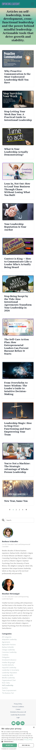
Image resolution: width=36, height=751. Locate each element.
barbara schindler (8, 647)
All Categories (6, 637)
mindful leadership (8, 678)
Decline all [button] (26, 745)
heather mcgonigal (8, 662)
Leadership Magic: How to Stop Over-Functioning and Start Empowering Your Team (18, 429)
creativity (5, 655)
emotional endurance (9, 660)
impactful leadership (9, 667)
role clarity (6, 683)
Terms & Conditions (18, 707)
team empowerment (9, 690)
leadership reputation (9, 673)
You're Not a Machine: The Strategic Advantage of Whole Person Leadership (17, 467)
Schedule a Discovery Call (18, 712)
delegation (5, 657)
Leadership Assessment (18, 715)
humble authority (8, 665)
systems (5, 688)
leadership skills (7, 675)
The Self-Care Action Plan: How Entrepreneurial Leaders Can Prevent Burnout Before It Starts (16, 346)
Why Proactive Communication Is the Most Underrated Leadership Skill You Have (17, 77)
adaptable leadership (9, 639)
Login (18, 717)
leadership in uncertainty (10, 670)
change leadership (8, 650)
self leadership (7, 685)
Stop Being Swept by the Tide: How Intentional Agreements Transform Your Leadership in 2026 (18, 303)
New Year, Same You (16, 500)
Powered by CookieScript (9, 749)
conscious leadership (9, 652)
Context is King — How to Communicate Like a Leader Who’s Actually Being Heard (18, 263)
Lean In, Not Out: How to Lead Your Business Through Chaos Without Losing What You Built (17, 189)
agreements (6, 642)
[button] (18, 742)
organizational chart (9, 680)
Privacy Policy (18, 704)
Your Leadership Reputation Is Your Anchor (15, 227)
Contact (18, 709)
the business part (8, 693)
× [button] (33, 727)
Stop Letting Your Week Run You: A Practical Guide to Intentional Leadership (18, 115)
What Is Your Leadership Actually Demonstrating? (16, 152)
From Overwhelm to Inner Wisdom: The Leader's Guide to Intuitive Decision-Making (16, 388)
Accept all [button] (9, 745)
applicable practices (9, 644)
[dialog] (18, 738)
